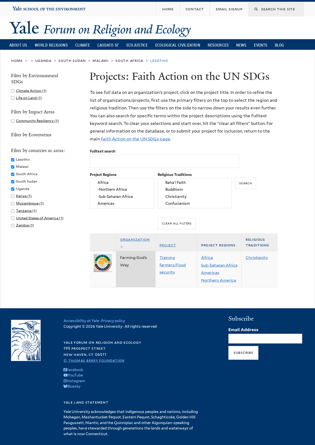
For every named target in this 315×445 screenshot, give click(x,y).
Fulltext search (102, 151)
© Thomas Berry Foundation (94, 360)
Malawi (101, 60)
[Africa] (122, 182)
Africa (207, 257)
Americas (210, 272)
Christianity (257, 257)
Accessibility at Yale (81, 321)
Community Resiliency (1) (37, 121)
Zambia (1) (25, 225)
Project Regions (103, 174)
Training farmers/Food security (172, 264)
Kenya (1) (24, 196)
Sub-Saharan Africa (219, 265)
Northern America (218, 280)
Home (17, 60)
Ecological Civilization (177, 45)
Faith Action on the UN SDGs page (135, 139)
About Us (18, 45)
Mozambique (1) (30, 203)
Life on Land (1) (29, 98)
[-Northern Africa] (122, 189)
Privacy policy (113, 321)
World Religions (51, 45)
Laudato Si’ (108, 45)
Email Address (243, 329)
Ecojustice (137, 45)
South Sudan (72, 60)
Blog (279, 45)
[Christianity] (195, 196)
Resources (218, 45)
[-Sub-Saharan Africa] (122, 196)
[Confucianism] (195, 203)
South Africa (129, 60)
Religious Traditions (175, 174)
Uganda (43, 60)
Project (167, 245)
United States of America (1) (39, 218)
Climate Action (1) (31, 90)
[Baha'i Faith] (195, 182)
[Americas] (122, 203)
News (241, 45)
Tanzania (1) (26, 210)
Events (260, 45)
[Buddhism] (195, 189)
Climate (82, 45)
